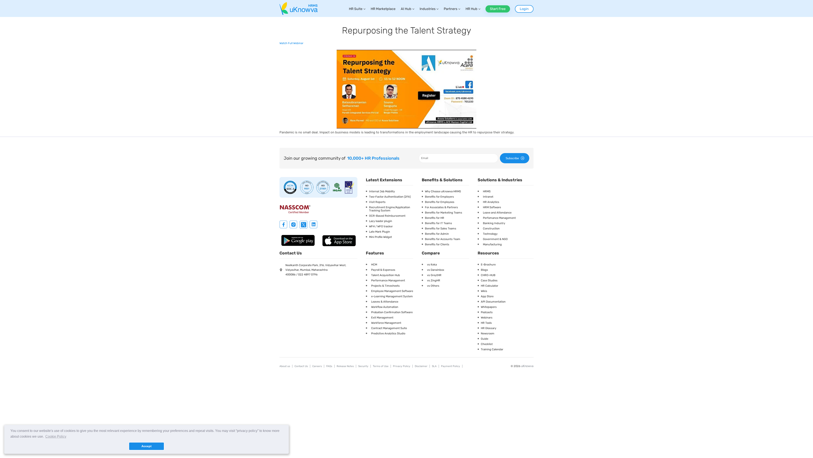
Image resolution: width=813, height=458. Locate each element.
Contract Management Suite (389, 328)
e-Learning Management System (392, 296)
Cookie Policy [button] (55, 436)
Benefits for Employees (439, 202)
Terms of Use (381, 366)
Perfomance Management (499, 217)
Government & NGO (495, 239)
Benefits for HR (434, 217)
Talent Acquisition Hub (385, 275)
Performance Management (388, 280)
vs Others (433, 285)
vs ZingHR (433, 280)
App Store (487, 296)
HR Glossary (488, 328)
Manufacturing (492, 244)
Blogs (484, 269)
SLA (434, 366)
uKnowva (527, 366)
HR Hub (471, 9)
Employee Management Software (392, 291)
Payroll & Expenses (383, 269)
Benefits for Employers (439, 196)
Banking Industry (494, 223)
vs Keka (432, 264)
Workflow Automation (384, 307)
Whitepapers (489, 307)
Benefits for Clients (437, 244)
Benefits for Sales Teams (440, 228)
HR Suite (355, 9)
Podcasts (487, 312)
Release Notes (345, 366)
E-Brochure (488, 264)
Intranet (488, 196)
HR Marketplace (383, 9)
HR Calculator (489, 285)
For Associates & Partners (441, 207)
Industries (428, 9)
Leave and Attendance (497, 212)
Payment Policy (450, 366)
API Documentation (493, 301)
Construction (491, 228)
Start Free (498, 9)
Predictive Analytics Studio (388, 333)
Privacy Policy (401, 366)
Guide (484, 338)
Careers (317, 366)
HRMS (487, 191)
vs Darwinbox (435, 269)
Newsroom (487, 333)
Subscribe (512, 158)
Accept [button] (146, 446)
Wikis (484, 291)
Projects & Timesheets (385, 285)
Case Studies (489, 280)
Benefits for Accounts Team (442, 239)
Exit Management (382, 317)
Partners (450, 9)
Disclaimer (421, 366)
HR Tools (486, 322)
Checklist (487, 344)
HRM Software (492, 207)
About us (284, 366)
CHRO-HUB (488, 275)
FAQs (329, 366)
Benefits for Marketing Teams (443, 212)
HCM (374, 264)
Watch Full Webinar (291, 43)
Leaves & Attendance (384, 301)
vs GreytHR (434, 275)
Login (524, 9)
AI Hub (406, 9)
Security (363, 366)
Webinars (486, 317)
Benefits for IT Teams (438, 223)
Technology (490, 233)
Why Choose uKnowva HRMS (443, 191)
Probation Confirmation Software (392, 312)
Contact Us (301, 366)
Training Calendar (492, 349)
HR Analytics (491, 202)
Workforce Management (386, 322)
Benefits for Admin (437, 233)
